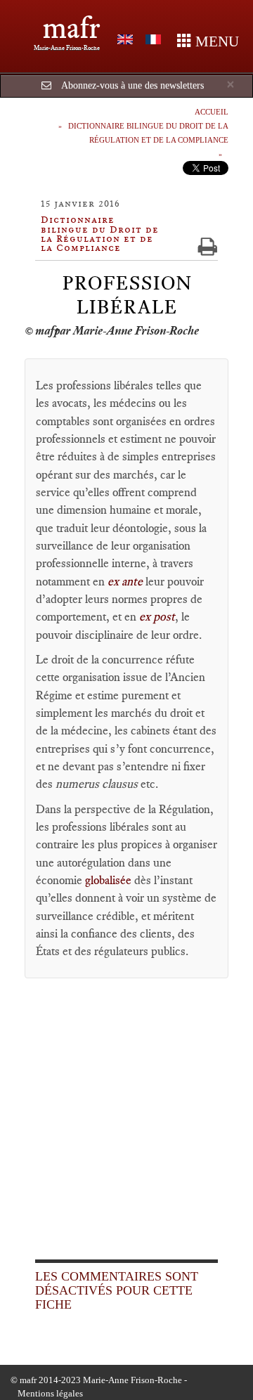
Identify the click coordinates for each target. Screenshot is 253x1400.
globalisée (109, 880)
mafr (71, 28)
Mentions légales (50, 1393)
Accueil (211, 112)
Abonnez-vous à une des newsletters (132, 85)
